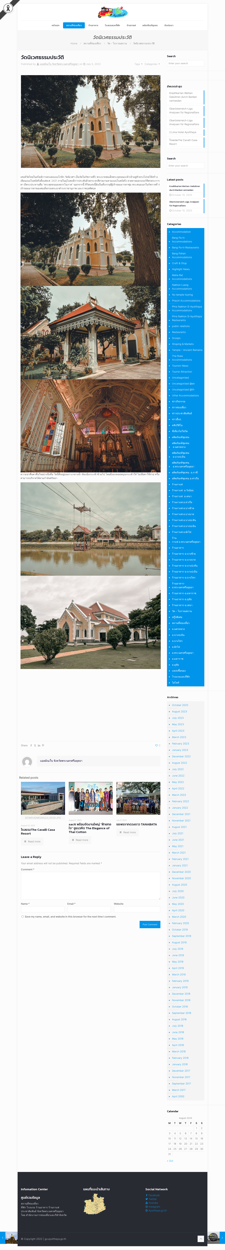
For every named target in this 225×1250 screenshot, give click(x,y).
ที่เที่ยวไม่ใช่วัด (180, 431)
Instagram (154, 1206)
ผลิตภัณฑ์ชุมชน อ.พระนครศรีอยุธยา (183, 464)
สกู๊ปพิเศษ (177, 617)
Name (25, 903)
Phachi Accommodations (186, 300)
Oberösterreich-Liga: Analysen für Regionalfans (184, 110)
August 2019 (179, 942)
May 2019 (177, 961)
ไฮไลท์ (175, 682)
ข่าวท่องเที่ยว (179, 407)
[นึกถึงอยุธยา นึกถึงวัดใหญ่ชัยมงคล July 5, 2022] (9, 1238)
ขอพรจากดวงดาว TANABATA (136, 824)
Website (118, 903)
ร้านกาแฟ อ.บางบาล (183, 514)
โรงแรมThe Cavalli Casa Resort (38, 831)
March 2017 (179, 1089)
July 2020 (178, 891)
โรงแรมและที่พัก (181, 676)
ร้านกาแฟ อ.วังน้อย (182, 490)
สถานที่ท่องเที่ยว (92, 43)
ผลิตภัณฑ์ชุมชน (180, 437)
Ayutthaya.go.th (157, 1210)
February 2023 (180, 743)
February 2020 (180, 923)
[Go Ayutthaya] (112, 12)
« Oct (170, 1160)
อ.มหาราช (177, 658)
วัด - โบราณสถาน (117, 43)
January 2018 (180, 1064)
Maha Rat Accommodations (182, 277)
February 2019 (180, 980)
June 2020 (178, 897)
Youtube (153, 1202)
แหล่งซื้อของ (179, 670)
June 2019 (178, 955)
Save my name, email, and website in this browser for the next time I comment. (70, 916)
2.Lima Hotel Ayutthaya (182, 132)
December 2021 (181, 814)
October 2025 (180, 705)
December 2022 (181, 756)
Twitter (152, 1199)
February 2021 (180, 859)
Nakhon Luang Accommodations (182, 286)
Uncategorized (180, 377)
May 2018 (177, 1038)
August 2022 (179, 762)
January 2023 (180, 749)
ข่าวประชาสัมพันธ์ (182, 413)
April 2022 (178, 788)
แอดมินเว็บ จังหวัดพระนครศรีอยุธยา (59, 64)
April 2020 (178, 910)
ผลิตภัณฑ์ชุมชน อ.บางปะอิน (180, 454)
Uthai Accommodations (185, 395)
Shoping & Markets (183, 343)
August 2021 (179, 826)
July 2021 (177, 833)
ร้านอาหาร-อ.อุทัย (182, 599)
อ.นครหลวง (178, 628)
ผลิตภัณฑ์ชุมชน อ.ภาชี (185, 472)
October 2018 (180, 1006)
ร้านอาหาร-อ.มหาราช (184, 593)
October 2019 (180, 929)
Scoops (176, 338)
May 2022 (178, 782)
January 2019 (180, 987)
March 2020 (179, 916)
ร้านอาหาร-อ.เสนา (182, 605)
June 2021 (178, 839)
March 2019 (179, 974)
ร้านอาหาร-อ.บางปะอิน (184, 571)
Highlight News (181, 269)
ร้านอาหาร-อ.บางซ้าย (184, 553)
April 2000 (178, 1096)
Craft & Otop (179, 263)
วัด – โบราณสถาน (182, 611)
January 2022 (180, 807)
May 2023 (178, 724)
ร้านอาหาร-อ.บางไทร (183, 577)
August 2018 (179, 1019)
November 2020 (181, 878)
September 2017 (181, 1083)
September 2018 (181, 1012)
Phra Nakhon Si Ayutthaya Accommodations (187, 308)
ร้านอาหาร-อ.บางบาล (184, 559)
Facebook (154, 1195)
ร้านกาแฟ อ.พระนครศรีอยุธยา (186, 539)
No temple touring (182, 294)
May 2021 (177, 846)
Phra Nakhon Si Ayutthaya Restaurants (187, 318)
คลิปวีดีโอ (177, 425)
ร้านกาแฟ (177, 484)
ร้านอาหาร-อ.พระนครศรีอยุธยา (182, 585)
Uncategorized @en (183, 383)
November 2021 (181, 820)
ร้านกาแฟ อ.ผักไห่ (181, 532)
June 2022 (178, 775)
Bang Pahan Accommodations (182, 255)
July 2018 (177, 1025)
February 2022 (180, 801)
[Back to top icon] (201, 1239)
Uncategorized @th (183, 389)
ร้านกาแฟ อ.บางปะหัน (184, 520)
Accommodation (181, 231)
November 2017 (181, 1077)
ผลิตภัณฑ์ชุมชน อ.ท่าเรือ (185, 478)
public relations (181, 326)
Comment (27, 869)
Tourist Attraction (182, 371)
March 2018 (179, 1051)
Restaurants (179, 332)
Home (74, 43)
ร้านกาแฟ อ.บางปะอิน (184, 526)
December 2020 (181, 871)
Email (71, 903)
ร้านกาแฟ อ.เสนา (182, 496)
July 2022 (178, 769)
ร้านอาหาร (178, 547)
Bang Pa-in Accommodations (182, 239)
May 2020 (178, 903)
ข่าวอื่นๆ (176, 419)
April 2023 (178, 730)
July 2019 (177, 948)
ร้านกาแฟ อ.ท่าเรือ (182, 502)
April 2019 (178, 968)
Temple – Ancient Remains (187, 349)
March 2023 (179, 737)
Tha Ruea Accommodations (182, 357)
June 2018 (178, 1032)
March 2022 (179, 794)
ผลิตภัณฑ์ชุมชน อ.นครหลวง (180, 445)
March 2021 (179, 852)
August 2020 (179, 884)
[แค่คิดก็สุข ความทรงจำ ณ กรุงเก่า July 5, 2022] (216, 1238)
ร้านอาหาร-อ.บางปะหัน (184, 565)
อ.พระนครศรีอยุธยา (182, 652)
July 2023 (178, 717)
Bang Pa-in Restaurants (185, 247)
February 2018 (180, 1057)
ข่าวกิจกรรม (178, 401)
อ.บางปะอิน (178, 634)
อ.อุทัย (175, 664)
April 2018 (178, 1045)
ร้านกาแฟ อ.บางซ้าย (183, 508)
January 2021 (180, 865)
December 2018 (181, 993)
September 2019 (181, 936)
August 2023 (179, 711)
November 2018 (181, 1000)
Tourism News (180, 365)
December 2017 (181, 1070)
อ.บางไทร (177, 640)
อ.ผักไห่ (176, 646)
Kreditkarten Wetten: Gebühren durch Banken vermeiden (183, 96)
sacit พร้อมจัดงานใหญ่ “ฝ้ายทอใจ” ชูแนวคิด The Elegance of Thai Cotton (90, 828)
